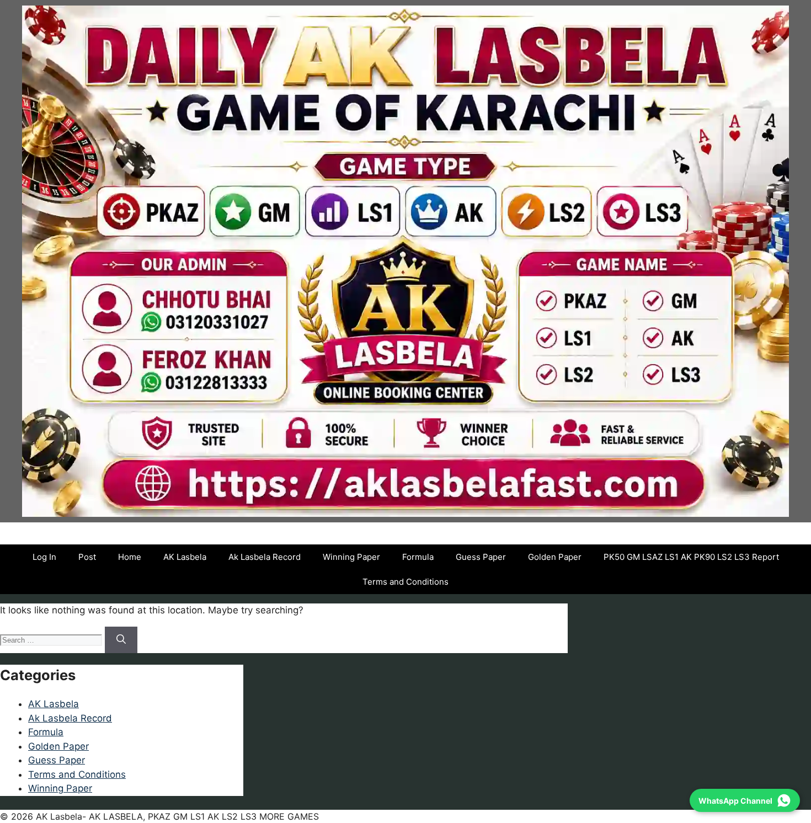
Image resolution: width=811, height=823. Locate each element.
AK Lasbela (184, 557)
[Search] (121, 640)
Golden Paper (554, 557)
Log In (44, 557)
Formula (418, 557)
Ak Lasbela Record (264, 557)
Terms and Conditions (405, 581)
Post (87, 557)
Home (129, 557)
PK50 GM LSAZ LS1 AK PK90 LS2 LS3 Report (691, 557)
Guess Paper (481, 557)
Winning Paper (351, 557)
